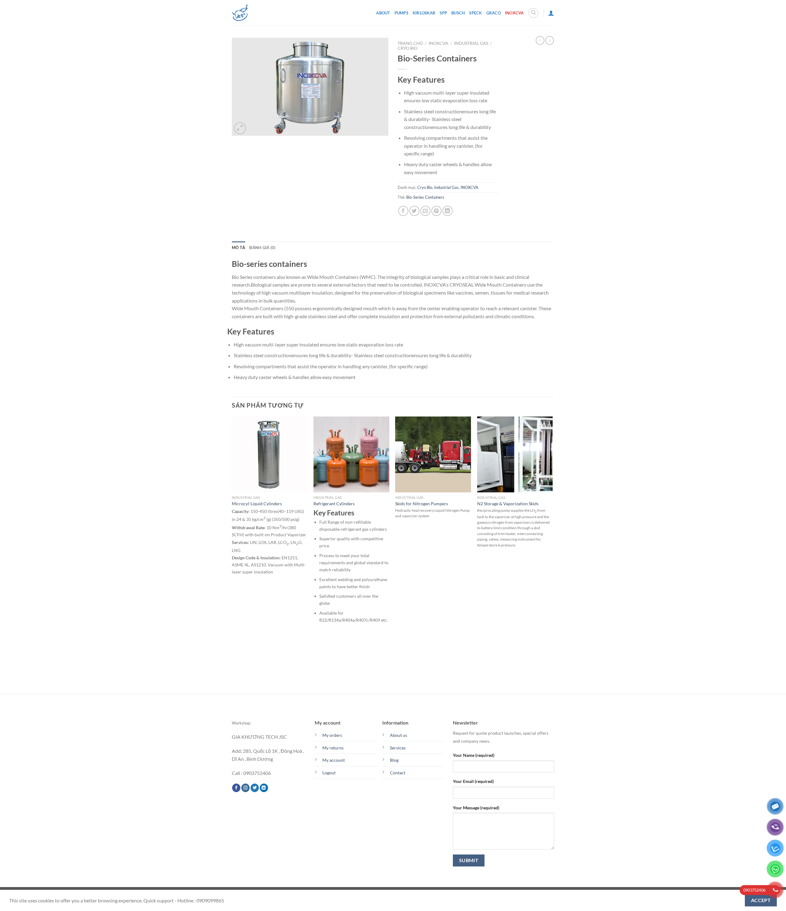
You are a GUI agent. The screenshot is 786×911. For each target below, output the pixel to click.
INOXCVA (514, 12)
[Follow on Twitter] (255, 788)
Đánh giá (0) (262, 247)
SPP (443, 12)
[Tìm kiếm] (533, 13)
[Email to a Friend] (425, 211)
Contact (397, 772)
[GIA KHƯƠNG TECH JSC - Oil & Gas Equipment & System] (240, 13)
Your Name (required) (473, 755)
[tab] (238, 247)
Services (398, 747)
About (383, 12)
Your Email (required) (473, 781)
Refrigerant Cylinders (334, 503)
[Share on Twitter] (414, 211)
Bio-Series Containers (425, 197)
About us (398, 735)
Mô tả (238, 247)
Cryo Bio (408, 48)
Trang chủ (410, 43)
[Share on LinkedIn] (447, 211)
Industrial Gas (471, 43)
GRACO (493, 12)
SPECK (475, 12)
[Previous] (232, 554)
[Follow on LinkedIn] (264, 788)
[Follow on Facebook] (236, 788)
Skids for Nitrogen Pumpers (421, 503)
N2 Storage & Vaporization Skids (508, 503)
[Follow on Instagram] (245, 788)
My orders (332, 735)
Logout (329, 772)
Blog (394, 760)
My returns (333, 747)
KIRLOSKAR (424, 12)
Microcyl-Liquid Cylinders (257, 503)
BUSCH (458, 12)
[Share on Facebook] (403, 211)
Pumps (401, 12)
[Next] (552, 554)
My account (333, 760)
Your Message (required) (476, 807)
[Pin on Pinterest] (436, 211)
